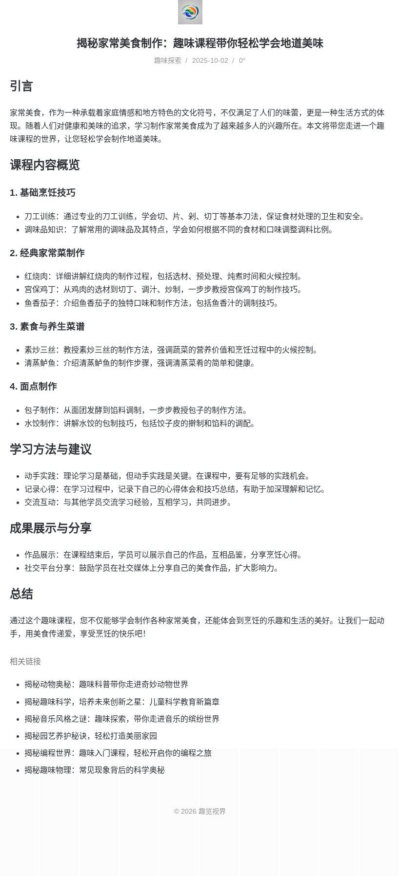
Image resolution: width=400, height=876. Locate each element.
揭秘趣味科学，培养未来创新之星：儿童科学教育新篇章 (122, 702)
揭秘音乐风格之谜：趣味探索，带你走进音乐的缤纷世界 (122, 719)
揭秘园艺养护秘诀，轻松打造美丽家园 (90, 736)
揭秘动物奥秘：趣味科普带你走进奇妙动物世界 (106, 684)
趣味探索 (167, 60)
